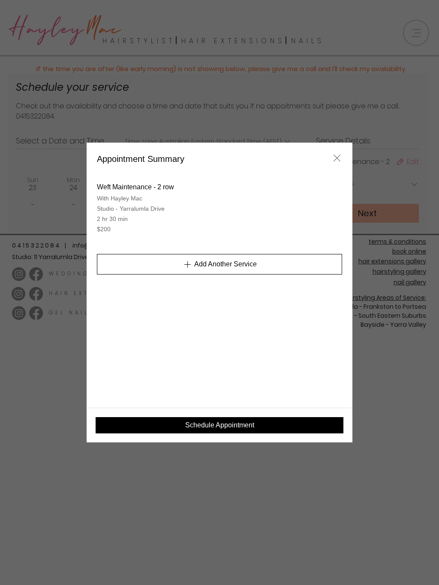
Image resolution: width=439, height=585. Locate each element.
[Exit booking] (337, 158)
